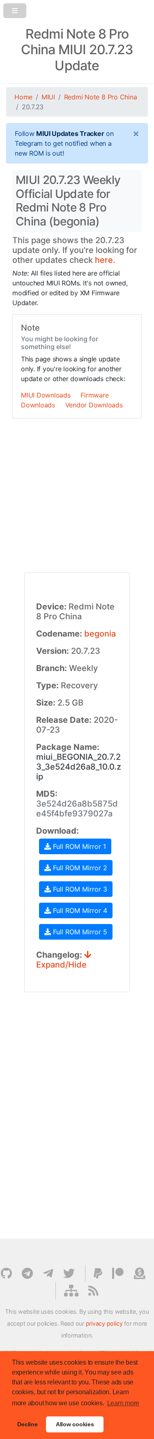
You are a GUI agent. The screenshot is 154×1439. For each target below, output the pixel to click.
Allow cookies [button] (75, 1424)
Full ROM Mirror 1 (78, 846)
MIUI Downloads (46, 395)
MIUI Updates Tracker (70, 133)
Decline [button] (27, 1424)
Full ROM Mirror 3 (79, 889)
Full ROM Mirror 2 (79, 868)
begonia (100, 634)
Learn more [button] (123, 1403)
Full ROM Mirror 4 (79, 910)
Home (23, 97)
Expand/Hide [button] (61, 965)
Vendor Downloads (94, 405)
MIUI (48, 97)
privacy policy (104, 1323)
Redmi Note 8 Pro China (100, 97)
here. (105, 260)
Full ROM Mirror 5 (79, 932)
